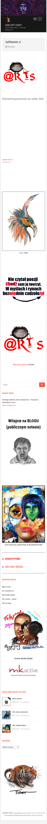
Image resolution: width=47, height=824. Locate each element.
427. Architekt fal (8, 588)
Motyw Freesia (31, 810)
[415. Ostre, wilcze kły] (6, 709)
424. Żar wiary (6, 601)
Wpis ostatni (6, 584)
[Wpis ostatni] (6, 696)
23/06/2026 (16, 699)
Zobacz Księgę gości (9, 403)
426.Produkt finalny (8, 592)
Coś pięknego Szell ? (9, 400)
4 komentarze (26, 713)
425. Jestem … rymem (9, 596)
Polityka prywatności (37, 813)
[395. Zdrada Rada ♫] (6, 723)
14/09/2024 (16, 726)
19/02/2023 (11, 47)
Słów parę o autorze (20, 365)
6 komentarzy (26, 699)
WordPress (39, 810)
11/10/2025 (16, 713)
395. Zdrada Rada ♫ (19, 723)
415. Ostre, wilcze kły (20, 709)
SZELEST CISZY (13, 25)
